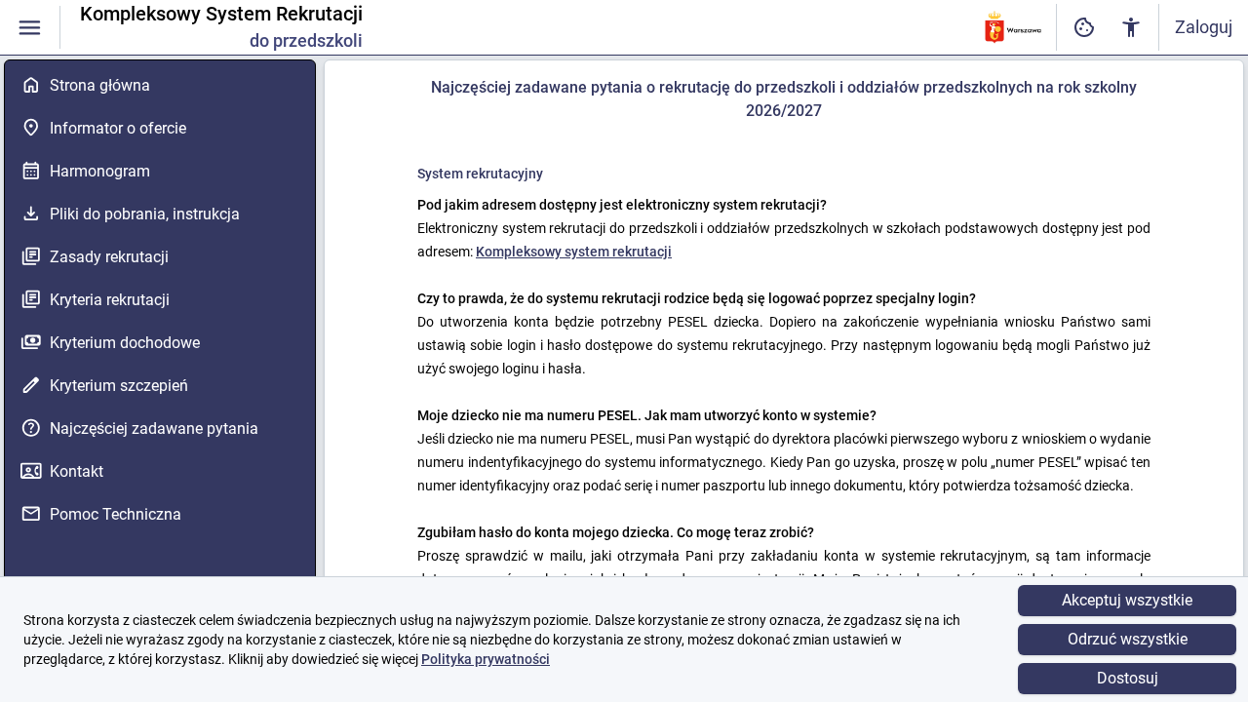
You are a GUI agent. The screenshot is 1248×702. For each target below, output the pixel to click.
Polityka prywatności (485, 659)
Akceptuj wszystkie (1127, 600)
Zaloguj (1203, 27)
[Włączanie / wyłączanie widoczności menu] (30, 28)
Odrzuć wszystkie (1128, 639)
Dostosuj (1127, 678)
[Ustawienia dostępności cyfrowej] (1084, 28)
